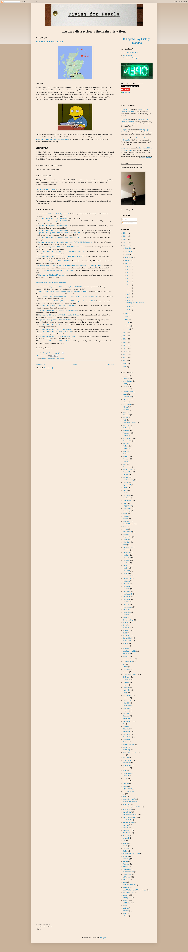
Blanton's (126, 451)
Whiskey (125, 895)
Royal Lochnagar (128, 791)
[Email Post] (62, 353)
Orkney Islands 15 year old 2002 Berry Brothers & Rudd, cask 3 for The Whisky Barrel (69, 265)
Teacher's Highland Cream (131, 853)
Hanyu (125, 625)
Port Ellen (126, 775)
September (128, 257)
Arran (125, 394)
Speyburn (126, 825)
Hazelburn (126, 628)
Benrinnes (126, 430)
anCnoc (125, 916)
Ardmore (126, 389)
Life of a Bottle (127, 695)
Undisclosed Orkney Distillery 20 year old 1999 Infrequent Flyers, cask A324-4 (67, 296)
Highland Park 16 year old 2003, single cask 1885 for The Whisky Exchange (64, 242)
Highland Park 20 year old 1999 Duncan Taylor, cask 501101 (60, 287)
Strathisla (126, 835)
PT (122, 138)
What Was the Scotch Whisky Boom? (134, 890)
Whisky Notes (127, 55)
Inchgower (126, 646)
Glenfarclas (126, 589)
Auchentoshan (127, 397)
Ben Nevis (126, 425)
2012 (125, 357)
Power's (125, 778)
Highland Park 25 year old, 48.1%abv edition (54, 329)
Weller (125, 882)
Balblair (125, 407)
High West (126, 635)
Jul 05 (129, 300)
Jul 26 (129, 272)
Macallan (126, 716)
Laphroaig (126, 690)
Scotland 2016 (127, 809)
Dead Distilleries (128, 524)
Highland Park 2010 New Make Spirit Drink (53, 214)
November (128, 251)
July (126, 263)
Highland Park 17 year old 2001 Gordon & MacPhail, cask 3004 (61, 251)
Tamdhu (125, 846)
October (127, 254)
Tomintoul (126, 864)
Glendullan (126, 586)
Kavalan (125, 667)
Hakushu (125, 622)
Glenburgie (126, 581)
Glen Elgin (126, 555)
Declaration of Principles (131, 58)
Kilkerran (126, 672)
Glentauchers (127, 612)
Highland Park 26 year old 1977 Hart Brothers (55, 341)
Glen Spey (126, 573)
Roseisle (125, 786)
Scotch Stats (126, 804)
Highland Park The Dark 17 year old (51, 275)
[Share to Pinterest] (57, 356)
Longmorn (126, 708)
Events (125, 545)
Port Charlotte (127, 773)
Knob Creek (126, 677)
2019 (125, 336)
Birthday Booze (128, 438)
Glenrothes (126, 609)
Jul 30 (129, 266)
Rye (124, 794)
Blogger (103, 938)
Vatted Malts (127, 874)
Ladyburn (126, 685)
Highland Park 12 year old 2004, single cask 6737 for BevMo (59, 233)
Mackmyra (126, 718)
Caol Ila (125, 482)
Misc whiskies (127, 737)
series (57, 358)
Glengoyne (126, 596)
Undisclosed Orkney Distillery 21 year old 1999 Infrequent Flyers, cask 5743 (66, 301)
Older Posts (110, 364)
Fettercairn (126, 550)
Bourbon (125, 456)
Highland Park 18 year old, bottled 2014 (52, 230)
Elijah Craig (126, 542)
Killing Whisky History (130, 674)
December (128, 248)
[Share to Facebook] (55, 356)
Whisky (62, 358)
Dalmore (125, 519)
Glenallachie (127, 578)
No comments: (41, 356)
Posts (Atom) (48, 368)
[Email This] (49, 356)
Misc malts (126, 734)
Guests (125, 617)
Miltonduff (126, 729)
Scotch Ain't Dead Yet (129, 799)
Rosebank (126, 783)
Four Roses (126, 552)
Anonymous (125, 109)
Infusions (126, 648)
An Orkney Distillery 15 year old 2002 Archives (55, 270)
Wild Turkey (127, 903)
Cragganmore (127, 506)
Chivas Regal (127, 495)
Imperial (125, 643)
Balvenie (125, 417)
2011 (125, 360)
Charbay (125, 490)
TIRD (124, 840)
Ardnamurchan (128, 391)
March (127, 323)
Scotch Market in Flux (130, 801)
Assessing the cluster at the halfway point (51, 282)
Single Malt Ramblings (130, 814)
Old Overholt (127, 762)
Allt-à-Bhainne (127, 381)
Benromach (126, 433)
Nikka (125, 747)
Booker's (126, 454)
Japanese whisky (128, 659)
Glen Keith (126, 563)
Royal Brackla (127, 788)
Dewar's (125, 529)
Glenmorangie (127, 607)
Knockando (126, 679)
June (126, 313)
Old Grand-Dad (127, 760)
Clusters (43, 358)
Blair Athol (126, 448)
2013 (125, 354)
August (127, 260)
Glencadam (126, 583)
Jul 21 (129, 278)
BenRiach (126, 428)
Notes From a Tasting (130, 752)
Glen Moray (126, 565)
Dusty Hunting (127, 537)
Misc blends (126, 731)
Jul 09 (129, 294)
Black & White (127, 441)
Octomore (126, 757)
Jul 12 (129, 291)
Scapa (124, 796)
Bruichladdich (127, 467)
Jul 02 (129, 310)
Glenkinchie (126, 599)
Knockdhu (126, 682)
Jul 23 (129, 275)
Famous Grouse (128, 547)
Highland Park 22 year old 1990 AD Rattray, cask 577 (57, 310)
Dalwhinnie (126, 521)
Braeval (125, 461)
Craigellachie (127, 508)
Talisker (125, 843)
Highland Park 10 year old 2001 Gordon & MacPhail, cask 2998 (60, 247)
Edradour (126, 539)
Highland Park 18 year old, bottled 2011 (52, 221)
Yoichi (125, 913)
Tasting (125, 851)
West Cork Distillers (129, 885)
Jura (124, 664)
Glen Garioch (127, 558)
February (128, 326)
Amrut (125, 384)
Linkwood (126, 698)
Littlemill (126, 703)
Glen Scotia (126, 571)
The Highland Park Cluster (49, 42)
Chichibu (125, 493)
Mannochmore (127, 721)
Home (75, 364)
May (126, 316)
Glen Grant (126, 560)
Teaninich (126, 856)
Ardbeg (125, 386)
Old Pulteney (127, 765)
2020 (125, 333)
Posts (125, 219)
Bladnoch (126, 446)
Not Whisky (126, 750)
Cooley (125, 503)
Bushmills (126, 474)
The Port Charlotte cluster (45, 189)
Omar (124, 770)
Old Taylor (126, 768)
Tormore (125, 866)
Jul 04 (129, 306)
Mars (124, 724)
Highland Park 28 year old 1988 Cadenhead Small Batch (58, 315)
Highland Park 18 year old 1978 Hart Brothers (55, 320)
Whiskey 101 (127, 898)
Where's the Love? (129, 892)
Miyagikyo (126, 739)
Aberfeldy (126, 376)
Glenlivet (125, 602)
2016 (125, 345)
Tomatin (125, 861)
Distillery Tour (127, 532)
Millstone (126, 726)
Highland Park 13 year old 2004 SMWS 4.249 (54, 261)
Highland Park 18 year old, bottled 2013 (52, 225)
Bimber (125, 435)
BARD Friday (127, 404)
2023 (125, 239)
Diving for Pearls (48, 353)
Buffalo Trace (127, 469)
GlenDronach (127, 576)
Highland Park (51, 358)
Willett (125, 905)
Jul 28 (129, 269)
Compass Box (127, 500)
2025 (125, 233)
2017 (125, 342)
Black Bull (126, 443)
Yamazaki (126, 911)
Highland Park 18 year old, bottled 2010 (52, 218)
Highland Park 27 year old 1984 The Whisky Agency (57, 336)
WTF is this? (127, 877)
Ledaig (125, 692)
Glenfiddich (126, 591)
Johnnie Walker (128, 661)
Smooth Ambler (128, 820)
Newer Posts (40, 364)
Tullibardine (127, 869)
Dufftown (126, 534)
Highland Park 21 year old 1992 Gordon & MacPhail (57, 305)
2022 (125, 242)
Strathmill (126, 838)
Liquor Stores (127, 700)
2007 (125, 367)
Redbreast (126, 781)
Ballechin (126, 412)
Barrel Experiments (129, 422)
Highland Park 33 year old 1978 (50, 324)
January (127, 329)
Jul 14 (129, 288)
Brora (125, 464)
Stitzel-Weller (127, 833)
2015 (125, 348)
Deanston (126, 526)
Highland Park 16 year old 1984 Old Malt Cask (55, 331)
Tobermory (126, 859)
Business (125, 477)
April (127, 319)
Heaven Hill (126, 630)
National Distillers (128, 744)
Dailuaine (126, 516)
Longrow (126, 711)
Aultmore (126, 402)
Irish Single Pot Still (129, 651)
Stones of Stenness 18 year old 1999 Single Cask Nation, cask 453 (62, 291)
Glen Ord (125, 568)
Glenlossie (126, 604)
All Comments (128, 223)
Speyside (125, 827)
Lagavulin (126, 687)
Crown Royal (127, 511)
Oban (124, 755)
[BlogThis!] (51, 356)
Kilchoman (126, 669)
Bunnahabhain (127, 472)
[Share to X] (53, 356)
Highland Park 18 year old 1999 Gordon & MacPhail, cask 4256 (61, 256)
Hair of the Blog (128, 620)
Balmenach (126, 415)
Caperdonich (127, 485)
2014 (125, 351)
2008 (125, 364)
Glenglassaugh (127, 594)
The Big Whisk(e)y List (130, 52)
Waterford (126, 879)
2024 (125, 236)
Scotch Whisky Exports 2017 (132, 807)
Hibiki (125, 633)
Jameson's (126, 656)
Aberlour (125, 378)
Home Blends (127, 641)
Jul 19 (129, 281)
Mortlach (126, 742)
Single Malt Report (129, 817)
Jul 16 (129, 285)
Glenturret (126, 615)
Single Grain (127, 812)
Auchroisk (126, 399)
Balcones (126, 409)
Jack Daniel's (127, 654)
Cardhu (125, 487)
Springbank (126, 830)
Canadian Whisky (128, 480)
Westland (126, 887)
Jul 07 (129, 297)
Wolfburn (126, 908)
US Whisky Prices (128, 872)
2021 (125, 245)
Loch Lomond (127, 705)
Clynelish (126, 498)
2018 (125, 339)
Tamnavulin (126, 848)
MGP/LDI (126, 713)
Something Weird (128, 822)
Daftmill (125, 513)
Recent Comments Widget (146, 157)
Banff (124, 420)
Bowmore (126, 459)
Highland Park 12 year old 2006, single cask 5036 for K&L (58, 237)
